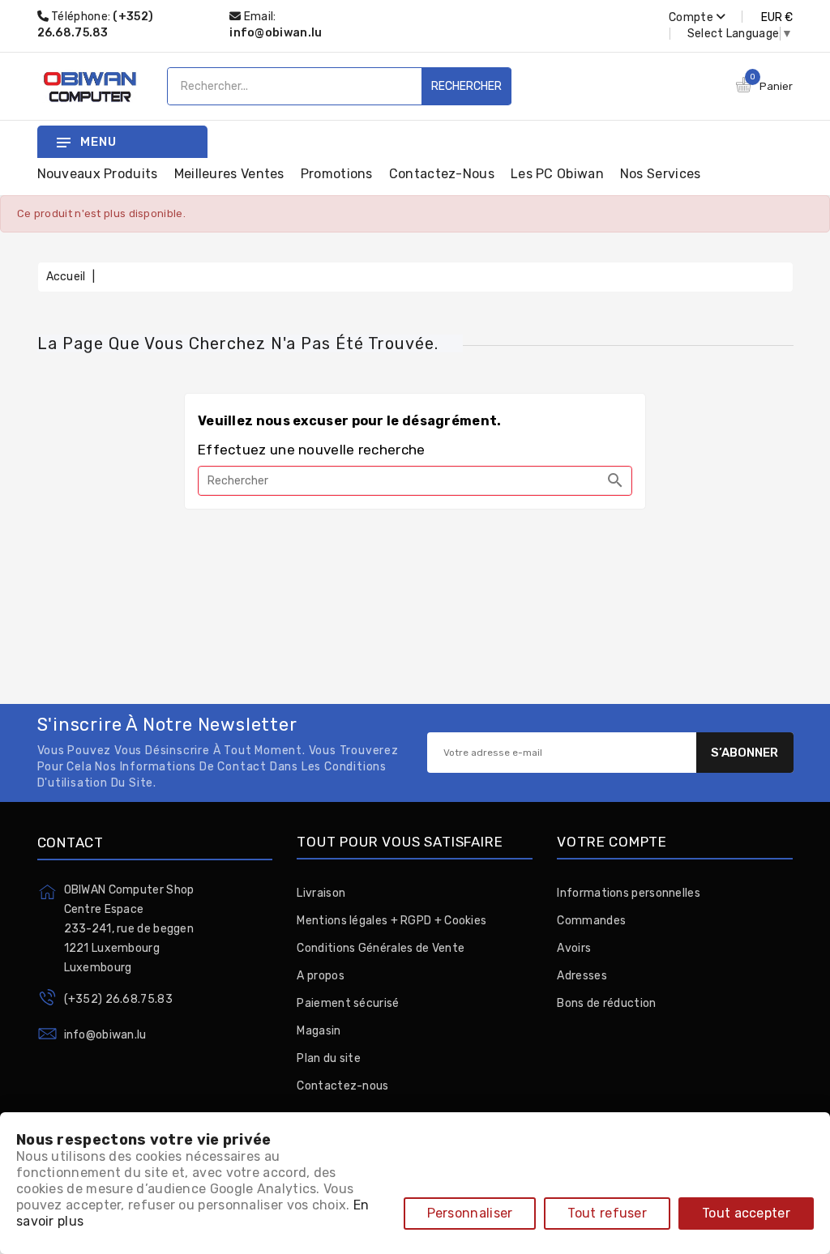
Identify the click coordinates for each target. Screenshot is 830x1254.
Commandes (591, 921)
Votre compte (612, 842)
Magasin (318, 1031)
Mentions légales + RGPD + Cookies (391, 921)
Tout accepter (746, 1213)
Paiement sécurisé (348, 1003)
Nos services (660, 173)
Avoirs (574, 948)
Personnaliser (470, 1213)
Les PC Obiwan (557, 173)
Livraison (321, 893)
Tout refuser (607, 1213)
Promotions (337, 173)
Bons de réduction (606, 1003)
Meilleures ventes (229, 173)
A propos (320, 976)
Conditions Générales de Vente (380, 948)
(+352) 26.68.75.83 (118, 999)
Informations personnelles (628, 893)
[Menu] (63, 142)
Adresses (581, 976)
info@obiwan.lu (275, 33)
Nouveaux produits (97, 173)
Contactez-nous (441, 173)
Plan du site (329, 1058)
